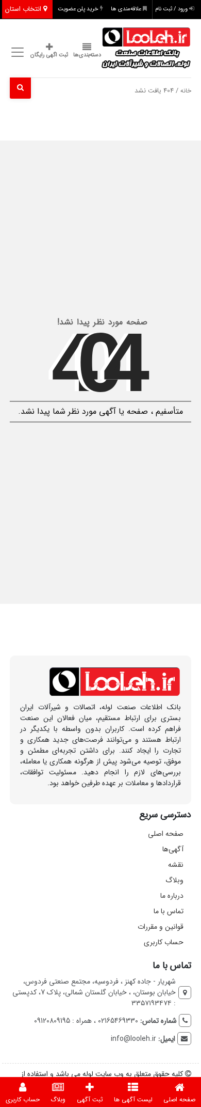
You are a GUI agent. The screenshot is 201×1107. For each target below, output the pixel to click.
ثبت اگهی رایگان (49, 55)
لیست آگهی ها (133, 1099)
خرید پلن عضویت (79, 9)
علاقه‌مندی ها (127, 9)
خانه (185, 91)
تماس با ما (168, 911)
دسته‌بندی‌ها (87, 55)
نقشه (175, 864)
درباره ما (171, 895)
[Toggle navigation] (16, 52)
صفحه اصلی (165, 833)
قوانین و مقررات (160, 926)
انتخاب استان (24, 9)
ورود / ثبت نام (172, 9)
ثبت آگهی (90, 1099)
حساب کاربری (163, 942)
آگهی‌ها (172, 849)
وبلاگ (174, 880)
